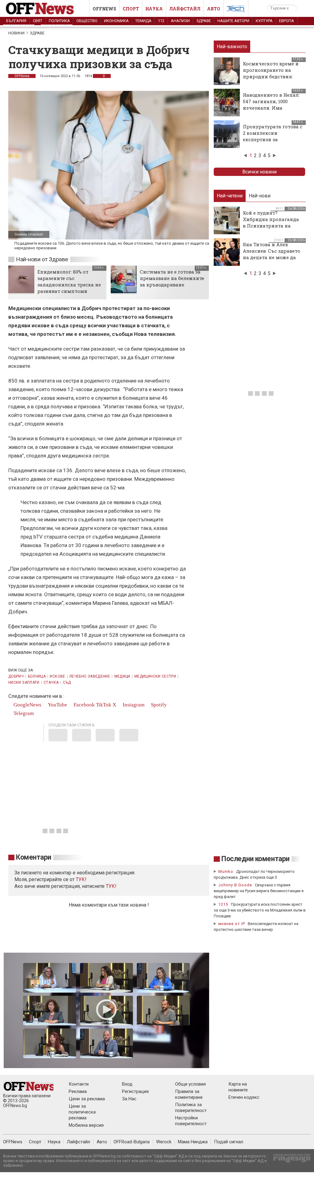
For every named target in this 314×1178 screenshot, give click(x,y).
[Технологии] (236, 10)
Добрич (16, 676)
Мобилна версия (86, 1125)
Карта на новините (238, 1087)
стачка (51, 682)
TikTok (103, 704)
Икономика (116, 20)
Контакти (79, 1084)
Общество (87, 20)
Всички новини (259, 172)
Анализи (180, 20)
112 (161, 20)
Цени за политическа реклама (82, 1112)
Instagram (132, 704)
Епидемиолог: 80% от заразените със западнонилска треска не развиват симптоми (69, 281)
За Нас (129, 1099)
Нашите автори (233, 20)
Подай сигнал (228, 1142)
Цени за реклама (87, 1099)
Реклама (78, 1091)
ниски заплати (24, 682)
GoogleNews (26, 704)
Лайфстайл (185, 9)
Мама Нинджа (193, 1142)
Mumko (225, 871)
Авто (213, 9)
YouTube (57, 704)
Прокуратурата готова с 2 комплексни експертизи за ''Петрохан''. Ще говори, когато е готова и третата (272, 142)
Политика (59, 20)
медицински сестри (155, 676)
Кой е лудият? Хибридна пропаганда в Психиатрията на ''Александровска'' (271, 222)
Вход (127, 1084)
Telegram (23, 713)
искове (57, 676)
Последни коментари (255, 859)
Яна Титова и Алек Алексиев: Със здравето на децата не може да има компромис (271, 254)
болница (37, 676)
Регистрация (135, 1091)
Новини (16, 33)
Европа (286, 20)
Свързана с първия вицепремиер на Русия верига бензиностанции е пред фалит (259, 891)
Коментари (33, 857)
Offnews (104, 9)
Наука (154, 9)
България (16, 20)
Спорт (131, 9)
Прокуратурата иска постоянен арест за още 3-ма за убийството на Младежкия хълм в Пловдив (260, 910)
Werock (163, 1142)
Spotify (158, 704)
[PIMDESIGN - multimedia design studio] (289, 1160)
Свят (37, 20)
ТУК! (111, 886)
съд (67, 682)
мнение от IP (231, 923)
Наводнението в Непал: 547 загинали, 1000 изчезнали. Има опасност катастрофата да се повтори (272, 108)
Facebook (83, 704)
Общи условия (190, 1084)
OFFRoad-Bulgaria (131, 1142)
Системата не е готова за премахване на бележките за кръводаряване (172, 278)
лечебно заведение (89, 676)
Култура (264, 20)
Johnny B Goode (235, 885)
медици (122, 676)
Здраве (203, 20)
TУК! (81, 879)
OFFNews (21, 76)
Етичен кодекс (243, 1097)
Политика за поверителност (191, 1107)
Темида (143, 20)
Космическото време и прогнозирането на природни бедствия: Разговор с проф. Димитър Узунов (271, 76)
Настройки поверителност (191, 1120)
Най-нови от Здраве (42, 259)
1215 (223, 904)
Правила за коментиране (189, 1094)
